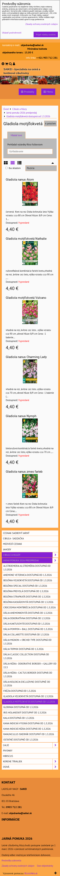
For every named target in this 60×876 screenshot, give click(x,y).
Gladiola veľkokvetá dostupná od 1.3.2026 (28, 696)
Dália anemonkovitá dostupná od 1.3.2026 (27, 612)
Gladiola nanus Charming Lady (26, 357)
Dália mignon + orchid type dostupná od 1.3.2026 (27, 641)
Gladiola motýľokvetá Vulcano (26, 298)
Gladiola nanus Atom (20, 179)
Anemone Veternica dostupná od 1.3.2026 (27, 574)
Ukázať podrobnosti (11, 32)
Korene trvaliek (12, 761)
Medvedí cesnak (12, 543)
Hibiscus (8, 756)
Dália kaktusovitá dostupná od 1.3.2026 (26, 623)
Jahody (7, 549)
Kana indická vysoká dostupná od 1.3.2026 (28, 723)
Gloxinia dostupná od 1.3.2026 (20, 707)
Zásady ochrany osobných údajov (18, 865)
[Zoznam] (12, 164)
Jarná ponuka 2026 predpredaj (21, 560)
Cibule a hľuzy (11, 554)
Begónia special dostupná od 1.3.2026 (25, 585)
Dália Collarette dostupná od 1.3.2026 (26, 634)
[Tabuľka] (19, 164)
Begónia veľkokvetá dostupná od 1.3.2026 (27, 580)
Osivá (6, 766)
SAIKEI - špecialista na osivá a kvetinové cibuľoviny (22, 71)
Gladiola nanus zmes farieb (24, 471)
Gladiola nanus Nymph (21, 416)
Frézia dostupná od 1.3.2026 (19, 690)
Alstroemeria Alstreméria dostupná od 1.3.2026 (27, 567)
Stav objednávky (45, 865)
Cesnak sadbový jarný (16, 533)
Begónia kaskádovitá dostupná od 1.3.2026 (28, 602)
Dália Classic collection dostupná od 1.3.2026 (26, 656)
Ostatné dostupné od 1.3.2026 (20, 739)
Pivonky (7, 750)
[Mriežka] (5, 164)
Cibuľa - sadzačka (13, 538)
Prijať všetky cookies (46, 34)
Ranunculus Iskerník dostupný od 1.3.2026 (28, 734)
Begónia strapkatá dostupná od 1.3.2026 (26, 596)
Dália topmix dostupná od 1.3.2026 (23, 649)
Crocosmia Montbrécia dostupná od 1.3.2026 (29, 607)
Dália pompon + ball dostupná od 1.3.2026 (28, 629)
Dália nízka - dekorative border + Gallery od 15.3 (29, 665)
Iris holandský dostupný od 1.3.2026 (24, 712)
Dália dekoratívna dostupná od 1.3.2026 (26, 618)
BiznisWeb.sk (30, 873)
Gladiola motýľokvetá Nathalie (26, 238)
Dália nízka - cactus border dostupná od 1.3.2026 (27, 674)
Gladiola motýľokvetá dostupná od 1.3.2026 (29, 701)
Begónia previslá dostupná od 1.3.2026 (25, 591)
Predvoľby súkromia (11, 860)
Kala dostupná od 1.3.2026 (18, 717)
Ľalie (6, 745)
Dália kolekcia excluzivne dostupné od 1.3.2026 (26, 683)
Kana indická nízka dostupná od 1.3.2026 (27, 728)
